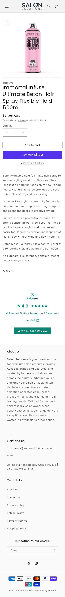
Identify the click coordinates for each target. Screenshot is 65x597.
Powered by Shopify (45, 590)
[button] (7, 6)
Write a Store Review (32, 331)
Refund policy (15, 512)
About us (12, 489)
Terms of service (17, 520)
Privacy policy (15, 505)
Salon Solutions (26, 590)
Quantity (7, 125)
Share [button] (9, 271)
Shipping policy (16, 528)
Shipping (22, 120)
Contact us (13, 497)
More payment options (32, 163)
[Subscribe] (54, 550)
